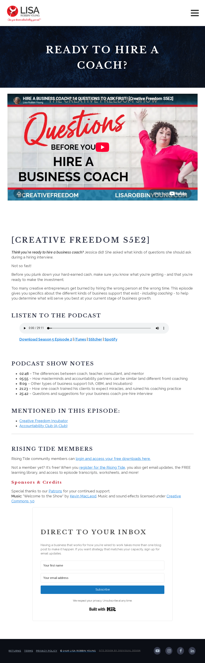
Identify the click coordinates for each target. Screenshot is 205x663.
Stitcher (95, 339)
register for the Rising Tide (102, 467)
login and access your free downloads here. (113, 459)
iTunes (80, 339)
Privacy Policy (46, 650)
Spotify (111, 339)
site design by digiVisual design (120, 650)
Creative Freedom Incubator (43, 421)
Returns (15, 650)
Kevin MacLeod (83, 496)
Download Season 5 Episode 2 (45, 339)
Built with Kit (102, 609)
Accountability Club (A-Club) (43, 426)
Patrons (55, 491)
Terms (28, 650)
